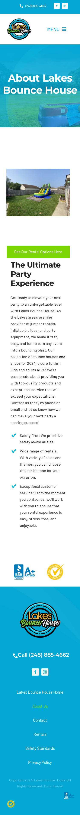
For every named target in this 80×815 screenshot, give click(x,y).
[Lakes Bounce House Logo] (19, 18)
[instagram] (65, 6)
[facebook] (57, 6)
